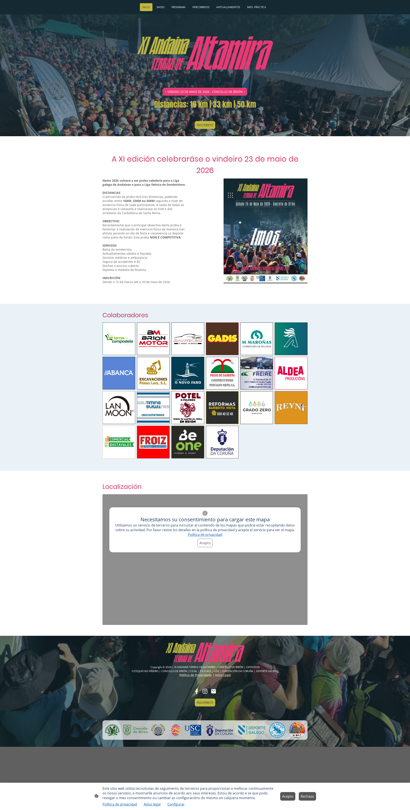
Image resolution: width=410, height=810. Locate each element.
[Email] (213, 691)
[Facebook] (196, 691)
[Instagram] (205, 691)
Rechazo (307, 796)
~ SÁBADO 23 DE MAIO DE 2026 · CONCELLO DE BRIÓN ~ (205, 92)
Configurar (176, 804)
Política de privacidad (205, 534)
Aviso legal (152, 804)
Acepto (205, 543)
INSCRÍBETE (205, 125)
